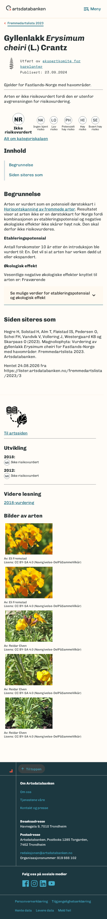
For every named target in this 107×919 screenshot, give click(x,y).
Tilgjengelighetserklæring (71, 901)
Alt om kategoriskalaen (26, 138)
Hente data (23, 910)
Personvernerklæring (31, 901)
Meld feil (64, 910)
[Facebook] (25, 883)
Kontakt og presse (34, 808)
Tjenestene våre (32, 800)
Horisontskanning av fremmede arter (39, 209)
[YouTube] (51, 883)
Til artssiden (16, 433)
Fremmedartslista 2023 (25, 23)
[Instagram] (34, 883)
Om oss (25, 792)
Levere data (45, 910)
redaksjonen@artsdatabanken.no (46, 853)
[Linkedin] (43, 883)
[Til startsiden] (26, 9)
